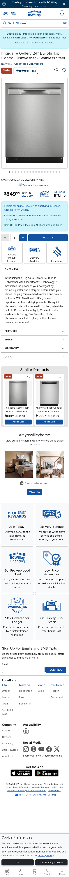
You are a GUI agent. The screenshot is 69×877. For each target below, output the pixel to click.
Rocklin (55, 690)
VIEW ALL (34, 491)
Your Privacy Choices (51, 862)
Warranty (12, 348)
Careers (6, 737)
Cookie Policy (54, 790)
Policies (59, 787)
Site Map (52, 794)
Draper (6, 690)
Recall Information (21, 787)
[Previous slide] (6, 126)
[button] (14, 4)
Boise (41, 690)
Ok (17, 862)
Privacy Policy (46, 855)
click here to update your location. (34, 42)
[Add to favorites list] (64, 70)
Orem (5, 703)
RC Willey (6, 63)
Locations (9, 680)
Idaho (41, 685)
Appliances (20, 63)
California (57, 685)
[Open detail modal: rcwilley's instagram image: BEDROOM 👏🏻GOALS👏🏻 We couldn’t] (50, 464)
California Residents (36, 790)
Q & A (8, 356)
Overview (11, 269)
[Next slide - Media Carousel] (59, 466)
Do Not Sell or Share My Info (32, 794)
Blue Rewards (10, 749)
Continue (55, 669)
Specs (9, 339)
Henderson (25, 690)
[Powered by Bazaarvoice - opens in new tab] (33, 483)
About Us (7, 756)
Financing (7, 743)
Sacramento (57, 697)
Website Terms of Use (43, 787)
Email (5, 664)
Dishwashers (36, 63)
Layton (6, 697)
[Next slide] (63, 126)
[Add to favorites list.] (29, 377)
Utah (5, 685)
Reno (22, 697)
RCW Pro (7, 730)
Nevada (24, 685)
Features (11, 331)
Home (8, 787)
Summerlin (25, 703)
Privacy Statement (16, 790)
